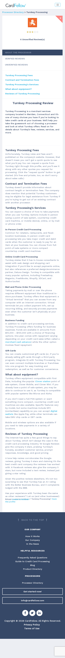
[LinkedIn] (39, 613)
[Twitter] (32, 613)
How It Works (32, 536)
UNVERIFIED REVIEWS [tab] (16, 64)
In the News (32, 544)
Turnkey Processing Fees (19, 75)
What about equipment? (18, 89)
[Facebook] (25, 613)
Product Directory (32, 569)
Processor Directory (13, 12)
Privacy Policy (32, 624)
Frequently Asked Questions (32, 557)
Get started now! (32, 591)
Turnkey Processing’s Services (22, 84)
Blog (32, 565)
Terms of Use (31, 628)
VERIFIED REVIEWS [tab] (15, 58)
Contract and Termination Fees (22, 80)
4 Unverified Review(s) (32, 39)
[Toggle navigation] (57, 5)
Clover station (42, 381)
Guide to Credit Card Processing (32, 561)
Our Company (32, 540)
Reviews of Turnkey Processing (22, 93)
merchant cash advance (18, 342)
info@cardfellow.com (32, 600)
